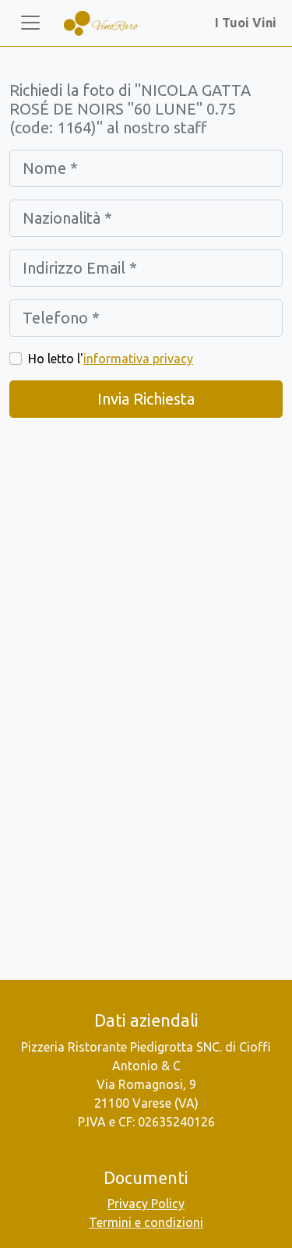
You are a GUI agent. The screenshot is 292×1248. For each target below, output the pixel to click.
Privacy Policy (146, 1204)
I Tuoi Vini (249, 23)
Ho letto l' (110, 359)
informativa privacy (138, 359)
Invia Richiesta (146, 399)
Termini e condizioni (146, 1222)
